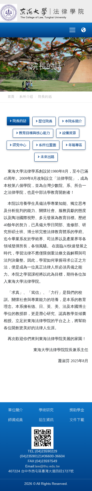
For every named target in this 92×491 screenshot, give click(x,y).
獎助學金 (76, 410)
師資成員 (15, 420)
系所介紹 (26, 97)
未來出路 (46, 157)
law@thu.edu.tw (47, 466)
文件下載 (76, 420)
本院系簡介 (73, 121)
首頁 (11, 97)
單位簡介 (15, 410)
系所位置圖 (47, 145)
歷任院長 (45, 121)
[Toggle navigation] (72, 30)
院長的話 (45, 97)
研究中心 (19, 145)
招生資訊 (46, 420)
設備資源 (68, 133)
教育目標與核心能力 (34, 133)
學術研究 (46, 410)
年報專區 (74, 145)
